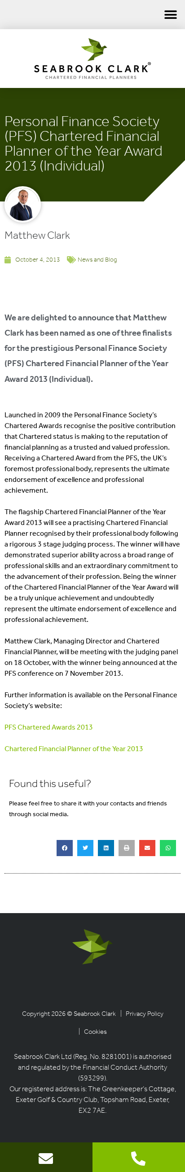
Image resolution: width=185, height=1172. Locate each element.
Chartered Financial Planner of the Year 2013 (73, 749)
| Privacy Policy (141, 1014)
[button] (170, 14)
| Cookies (93, 1032)
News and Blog (97, 260)
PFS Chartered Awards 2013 (48, 727)
